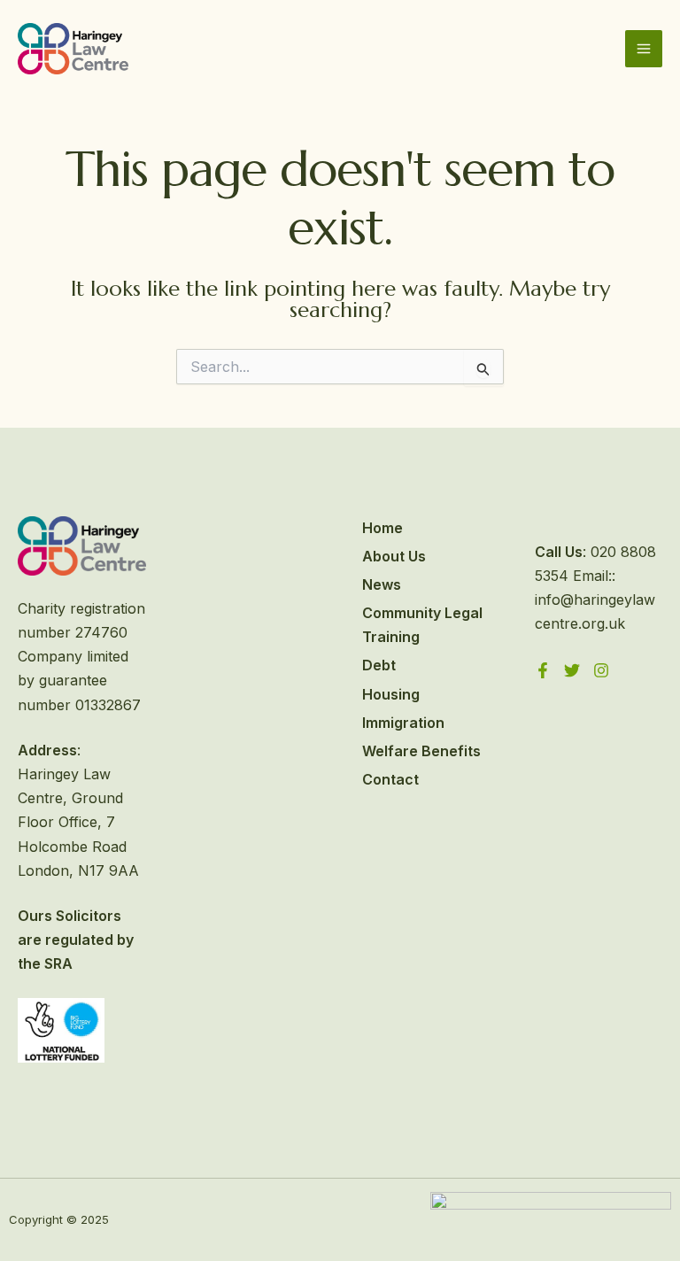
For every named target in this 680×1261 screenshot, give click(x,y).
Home (382, 528)
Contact (390, 779)
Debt (379, 665)
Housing (391, 694)
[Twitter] (572, 670)
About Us (394, 556)
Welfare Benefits (421, 751)
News (381, 584)
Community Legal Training (422, 625)
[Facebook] (543, 670)
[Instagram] (601, 670)
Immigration (403, 722)
